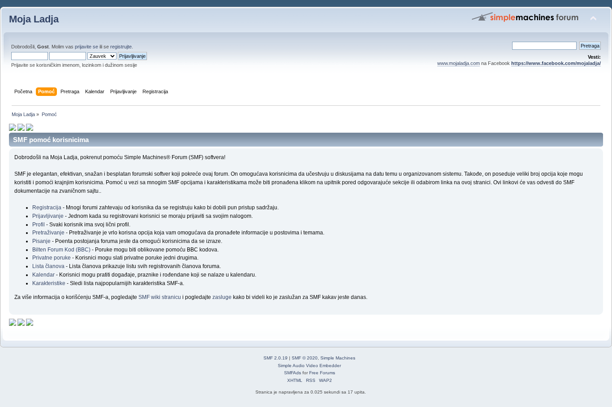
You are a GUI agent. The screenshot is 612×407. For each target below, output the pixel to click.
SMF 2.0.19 (275, 357)
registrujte (121, 46)
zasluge (222, 297)
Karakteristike (48, 283)
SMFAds (292, 372)
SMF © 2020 (305, 357)
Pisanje (41, 241)
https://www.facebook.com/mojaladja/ (556, 63)
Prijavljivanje (48, 216)
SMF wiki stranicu (159, 297)
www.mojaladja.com (458, 63)
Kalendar (43, 275)
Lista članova (48, 266)
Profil (38, 224)
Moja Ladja (34, 19)
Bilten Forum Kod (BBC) (62, 250)
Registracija (46, 207)
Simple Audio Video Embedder (309, 365)
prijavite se (86, 46)
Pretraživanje (48, 232)
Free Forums (322, 372)
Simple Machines (337, 357)
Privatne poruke (51, 258)
